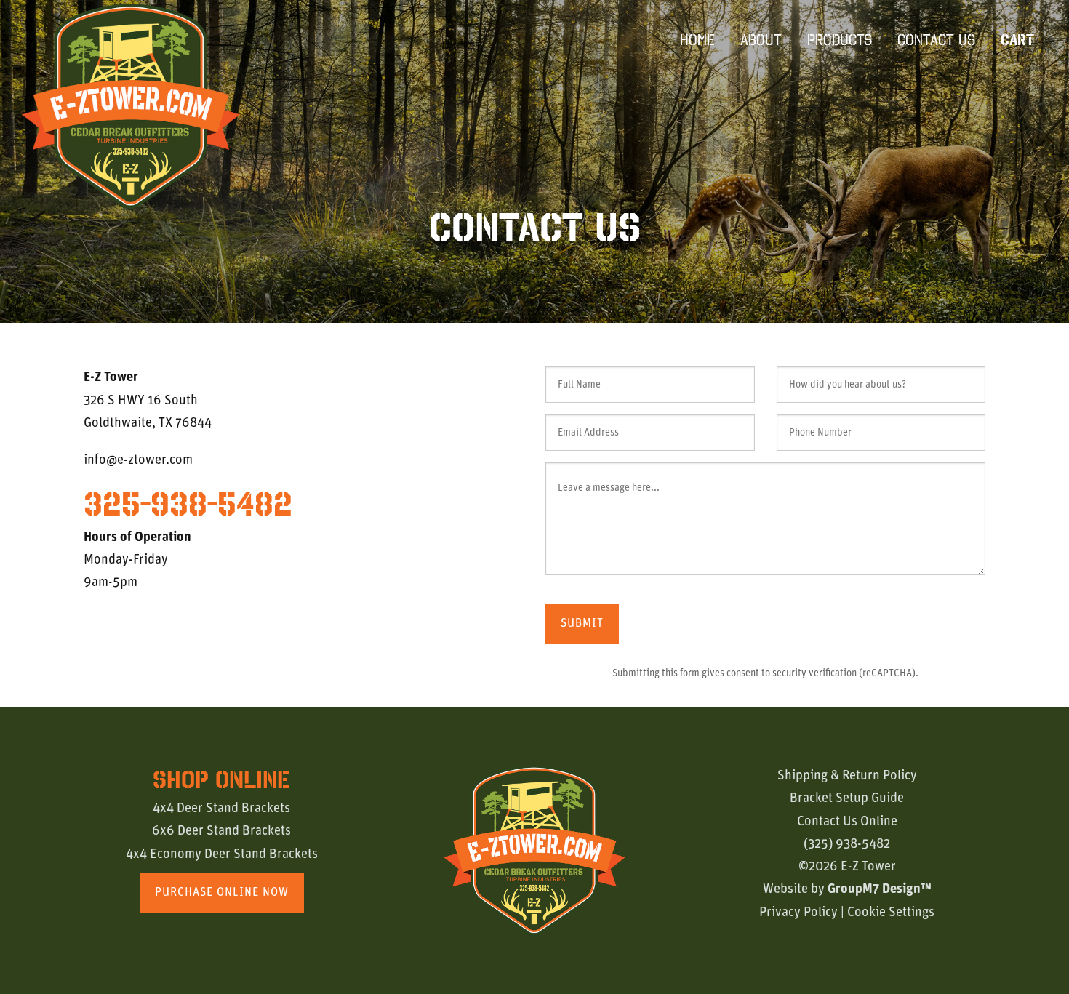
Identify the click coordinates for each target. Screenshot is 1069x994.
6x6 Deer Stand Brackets (221, 831)
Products (839, 39)
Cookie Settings (890, 913)
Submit (582, 624)
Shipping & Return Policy (847, 776)
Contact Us (936, 39)
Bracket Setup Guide (847, 799)
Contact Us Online (847, 822)
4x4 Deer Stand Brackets (221, 809)
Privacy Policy (798, 913)
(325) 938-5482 (847, 844)
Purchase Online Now (222, 893)
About (761, 39)
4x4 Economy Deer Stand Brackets (222, 855)
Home (697, 39)
